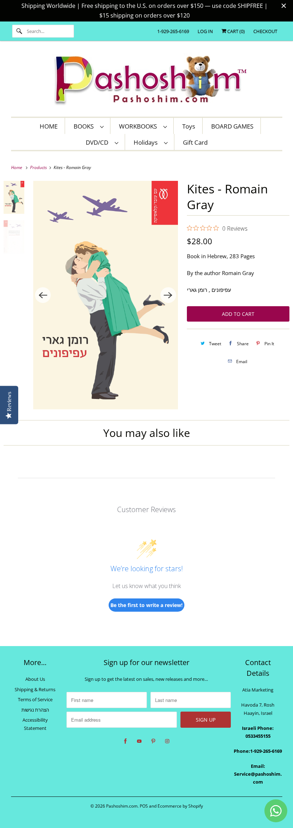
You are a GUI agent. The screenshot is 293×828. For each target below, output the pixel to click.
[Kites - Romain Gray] (105, 295)
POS (144, 806)
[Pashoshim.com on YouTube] (139, 741)
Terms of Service (35, 699)
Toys (188, 126)
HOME (49, 126)
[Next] (168, 295)
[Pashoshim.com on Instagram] (167, 741)
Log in (205, 31)
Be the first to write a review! (146, 605)
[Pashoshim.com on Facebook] (125, 741)
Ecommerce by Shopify (180, 806)
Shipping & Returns (35, 689)
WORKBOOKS (139, 126)
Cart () (235, 31)
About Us (35, 679)
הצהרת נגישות (35, 710)
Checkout (265, 31)
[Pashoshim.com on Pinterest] (153, 741)
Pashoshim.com (122, 806)
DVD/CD (98, 142)
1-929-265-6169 (173, 31)
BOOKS (85, 126)
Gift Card (195, 142)
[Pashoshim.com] (146, 81)
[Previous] (43, 295)
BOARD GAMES (232, 126)
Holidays (147, 142)
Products (39, 167)
